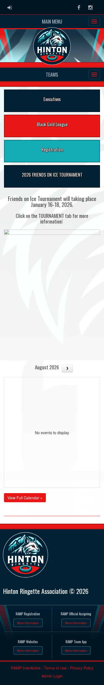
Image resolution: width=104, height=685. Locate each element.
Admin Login (52, 676)
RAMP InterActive (26, 668)
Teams (52, 74)
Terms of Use (55, 668)
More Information (28, 623)
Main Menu (52, 21)
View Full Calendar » (24, 497)
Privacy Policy (81, 668)
